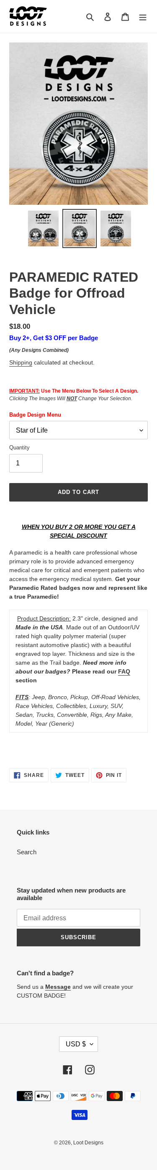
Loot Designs (88, 1143)
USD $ (76, 1044)
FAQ (124, 671)
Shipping (20, 362)
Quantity (19, 447)
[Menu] (143, 17)
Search (26, 852)
